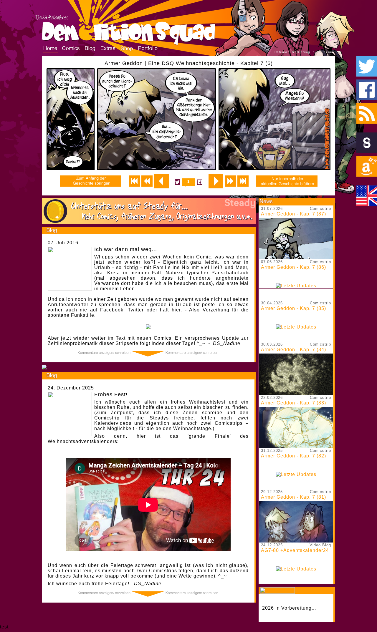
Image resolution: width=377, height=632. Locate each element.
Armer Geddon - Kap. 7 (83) (293, 402)
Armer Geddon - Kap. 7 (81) (293, 497)
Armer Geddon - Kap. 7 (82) (293, 455)
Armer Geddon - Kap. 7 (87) (293, 213)
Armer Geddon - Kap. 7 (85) (293, 308)
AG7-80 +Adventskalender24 (295, 550)
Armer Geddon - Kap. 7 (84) (293, 349)
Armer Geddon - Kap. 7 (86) (293, 267)
